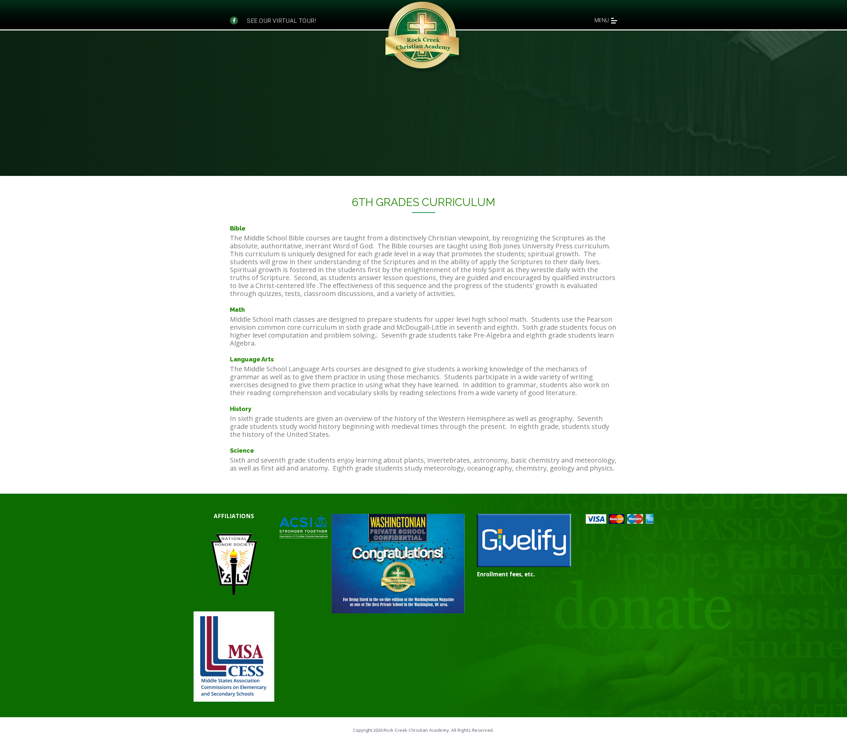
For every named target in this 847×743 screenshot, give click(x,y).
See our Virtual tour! (281, 20)
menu (602, 20)
